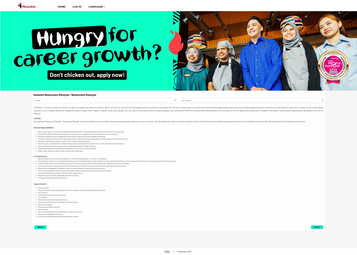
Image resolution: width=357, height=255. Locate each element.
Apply (317, 227)
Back (40, 227)
